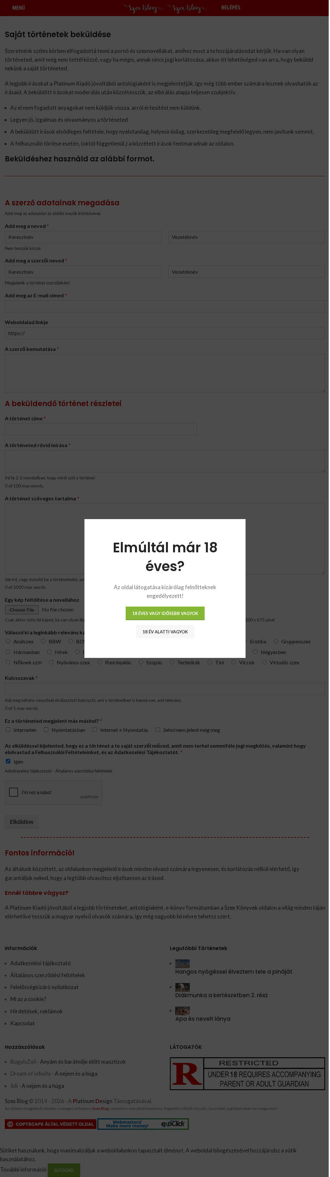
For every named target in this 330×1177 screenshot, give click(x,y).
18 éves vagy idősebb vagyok (165, 613)
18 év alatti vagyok (165, 631)
